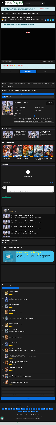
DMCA (25, 418)
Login (52, 182)
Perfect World (12, 310)
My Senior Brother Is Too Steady (16, 348)
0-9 (6, 408)
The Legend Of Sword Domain (15, 367)
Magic (24, 376)
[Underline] (12, 191)
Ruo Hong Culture (21, 107)
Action (15, 115)
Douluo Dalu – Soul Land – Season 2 (17, 355)
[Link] (24, 191)
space (24, 306)
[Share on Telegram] (53, 20)
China (19, 110)
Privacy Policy (30, 418)
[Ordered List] (16, 191)
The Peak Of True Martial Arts (15, 381)
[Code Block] (22, 191)
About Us (37, 418)
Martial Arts (37, 115)
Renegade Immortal (13, 297)
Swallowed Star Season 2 (14, 304)
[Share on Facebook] (46, 20)
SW (7, 96)
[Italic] (11, 191)
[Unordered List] (18, 191)
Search (28, 398)
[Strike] (14, 191)
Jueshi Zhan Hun (12, 317)
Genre (14, 389)
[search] (43, 3)
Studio (14, 391)
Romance (35, 356)
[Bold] (9, 191)
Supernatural (31, 318)
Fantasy (26, 115)
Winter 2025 (40, 108)
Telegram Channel (21, 26)
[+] (27, 191)
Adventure (21, 115)
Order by (40, 394)
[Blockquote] (20, 191)
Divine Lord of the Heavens (14, 209)
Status (41, 391)
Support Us (19, 418)
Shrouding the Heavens (14, 291)
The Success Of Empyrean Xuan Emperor (18, 361)
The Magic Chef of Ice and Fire (16, 375)
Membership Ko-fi (40, 8)
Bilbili (39, 105)
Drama (21, 350)
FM (10, 96)
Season (41, 389)
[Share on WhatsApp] (50, 20)
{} (25, 191)
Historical (31, 115)
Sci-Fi (21, 293)
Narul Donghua (29, 19)
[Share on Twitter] (48, 20)
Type (14, 394)
